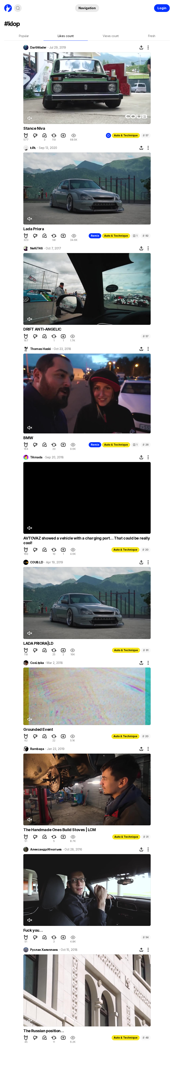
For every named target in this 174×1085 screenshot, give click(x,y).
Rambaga (37, 748)
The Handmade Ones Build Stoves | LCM (59, 829)
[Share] (141, 47)
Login (161, 8)
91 (146, 650)
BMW (28, 438)
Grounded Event (38, 729)
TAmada (36, 457)
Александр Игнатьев (46, 849)
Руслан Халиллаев (44, 949)
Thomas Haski (40, 348)
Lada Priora (33, 229)
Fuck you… (33, 930)
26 (146, 444)
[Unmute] (29, 118)
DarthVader (38, 47)
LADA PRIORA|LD (38, 643)
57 (146, 135)
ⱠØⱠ (33, 147)
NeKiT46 (36, 248)
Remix (95, 235)
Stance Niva (34, 128)
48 (146, 1037)
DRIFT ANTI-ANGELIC (42, 329)
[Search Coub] (18, 8)
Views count (110, 36)
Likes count (66, 36)
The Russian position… (43, 1031)
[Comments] (44, 135)
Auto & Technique (126, 135)
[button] (25, 135)
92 (146, 235)
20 (145, 549)
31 (146, 837)
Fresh (151, 36)
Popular (24, 36)
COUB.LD (36, 562)
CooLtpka (37, 662)
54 (146, 937)
